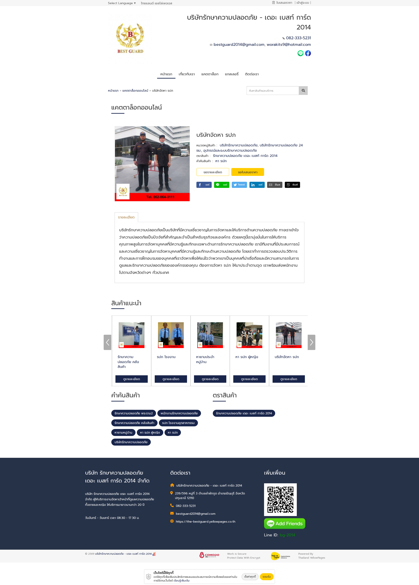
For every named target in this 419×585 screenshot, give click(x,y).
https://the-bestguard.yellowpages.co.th (205, 521)
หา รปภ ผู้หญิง (150, 432)
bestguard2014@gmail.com (239, 44)
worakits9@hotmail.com (289, 44)
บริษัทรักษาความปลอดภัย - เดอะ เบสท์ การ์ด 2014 (123, 554)
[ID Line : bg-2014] (301, 53)
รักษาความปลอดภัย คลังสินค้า (134, 423)
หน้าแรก (113, 90)
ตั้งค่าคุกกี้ (250, 577)
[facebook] (308, 53)
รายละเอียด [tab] (126, 217)
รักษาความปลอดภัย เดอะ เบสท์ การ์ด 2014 (245, 155)
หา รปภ (221, 161)
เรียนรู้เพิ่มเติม (182, 581)
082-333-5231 (298, 38)
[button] (186, 74)
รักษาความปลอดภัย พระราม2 (134, 413)
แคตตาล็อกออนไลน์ (135, 90)
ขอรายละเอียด (213, 172)
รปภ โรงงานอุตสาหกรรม (178, 423)
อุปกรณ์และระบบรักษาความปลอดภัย (230, 150)
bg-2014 (287, 535)
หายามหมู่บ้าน (123, 432)
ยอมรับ (267, 577)
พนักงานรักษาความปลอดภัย (179, 413)
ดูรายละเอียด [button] (131, 379)
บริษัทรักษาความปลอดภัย (239, 145)
